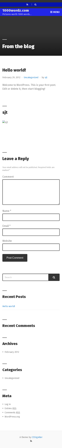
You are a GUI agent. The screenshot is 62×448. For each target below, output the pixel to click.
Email (6, 225)
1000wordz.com (15, 10)
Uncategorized (31, 77)
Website (7, 240)
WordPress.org (12, 416)
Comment (8, 176)
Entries (10, 408)
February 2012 (12, 352)
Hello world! (8, 306)
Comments (12, 412)
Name (6, 210)
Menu (56, 12)
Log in (8, 404)
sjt (46, 77)
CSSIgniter (37, 437)
